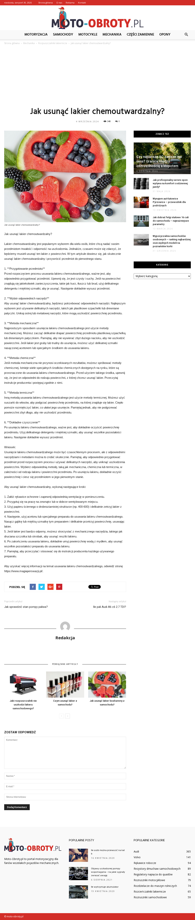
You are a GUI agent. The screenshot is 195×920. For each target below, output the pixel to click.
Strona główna (45, 2)
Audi (136, 851)
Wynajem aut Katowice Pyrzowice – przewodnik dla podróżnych (169, 202)
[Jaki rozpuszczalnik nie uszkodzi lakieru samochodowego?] (23, 685)
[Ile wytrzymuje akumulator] (78, 891)
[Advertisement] (97, 75)
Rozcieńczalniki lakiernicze (150, 891)
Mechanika (112, 34)
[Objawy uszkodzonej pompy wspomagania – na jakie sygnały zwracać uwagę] (78, 873)
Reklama (70, 2)
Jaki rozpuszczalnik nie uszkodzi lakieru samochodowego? (23, 704)
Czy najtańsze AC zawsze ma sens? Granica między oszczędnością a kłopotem (159, 161)
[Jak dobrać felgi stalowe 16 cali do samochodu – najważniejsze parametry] (141, 221)
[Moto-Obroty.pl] (97, 18)
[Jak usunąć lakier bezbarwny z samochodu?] (107, 685)
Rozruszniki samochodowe (150, 897)
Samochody (63, 34)
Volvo (137, 857)
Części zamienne (140, 34)
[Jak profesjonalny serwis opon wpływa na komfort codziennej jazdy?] (141, 183)
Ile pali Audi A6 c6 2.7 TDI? (109, 607)
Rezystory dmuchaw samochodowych (157, 868)
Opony (164, 34)
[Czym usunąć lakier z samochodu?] (65, 685)
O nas (59, 2)
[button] (186, 34)
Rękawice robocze (145, 863)
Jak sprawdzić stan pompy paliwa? (26, 607)
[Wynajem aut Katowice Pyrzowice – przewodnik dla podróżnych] (141, 202)
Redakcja (65, 637)
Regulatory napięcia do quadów (153, 874)
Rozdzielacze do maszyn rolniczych (155, 886)
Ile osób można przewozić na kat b (108, 852)
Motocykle (87, 34)
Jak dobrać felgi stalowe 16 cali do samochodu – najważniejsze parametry (171, 221)
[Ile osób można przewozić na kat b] (78, 855)
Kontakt (82, 2)
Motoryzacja (36, 34)
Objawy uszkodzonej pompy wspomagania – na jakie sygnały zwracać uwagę (108, 872)
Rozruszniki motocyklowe (149, 880)
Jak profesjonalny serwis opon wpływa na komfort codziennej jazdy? (170, 183)
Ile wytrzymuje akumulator (104, 887)
